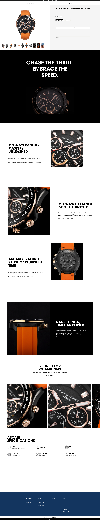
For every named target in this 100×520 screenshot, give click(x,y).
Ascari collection (29, 498)
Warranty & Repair (41, 505)
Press (64, 498)
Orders (39, 498)
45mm (60, 16)
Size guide (57, 37)
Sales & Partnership (54, 499)
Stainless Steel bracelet (67, 20)
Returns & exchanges (41, 502)
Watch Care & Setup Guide (42, 506)
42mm (57, 16)
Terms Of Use (45, 517)
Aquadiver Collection (29, 499)
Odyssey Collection (29, 502)
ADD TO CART (31, 481)
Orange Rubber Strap (59, 20)
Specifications (58, 35)
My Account (40, 499)
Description (58, 32)
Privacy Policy (53, 498)
